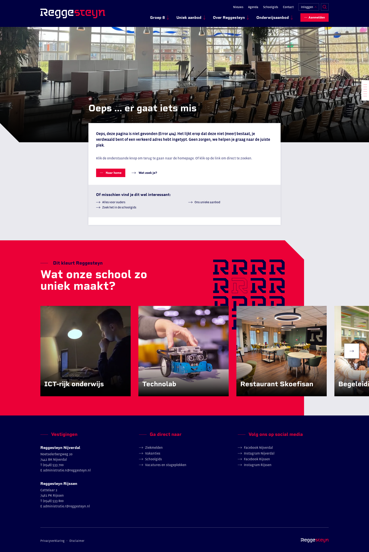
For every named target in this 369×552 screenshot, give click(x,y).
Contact (288, 7)
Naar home (113, 173)
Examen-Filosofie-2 (123, 99)
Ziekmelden (154, 448)
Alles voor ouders (113, 202)
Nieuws (238, 7)
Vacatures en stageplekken (165, 465)
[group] (85, 351)
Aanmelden (316, 17)
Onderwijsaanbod (272, 17)
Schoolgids (270, 7)
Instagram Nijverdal (259, 453)
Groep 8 (157, 17)
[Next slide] (351, 351)
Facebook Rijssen (257, 459)
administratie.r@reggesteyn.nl (66, 506)
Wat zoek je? (147, 173)
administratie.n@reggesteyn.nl (67, 470)
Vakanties (152, 453)
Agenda (253, 7)
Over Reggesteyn (229, 17)
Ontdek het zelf (60, 392)
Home (90, 98)
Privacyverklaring (52, 540)
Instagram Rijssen (258, 465)
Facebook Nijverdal (258, 448)
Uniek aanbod (188, 17)
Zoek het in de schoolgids (119, 207)
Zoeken (325, 7)
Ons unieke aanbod (207, 202)
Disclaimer (76, 540)
